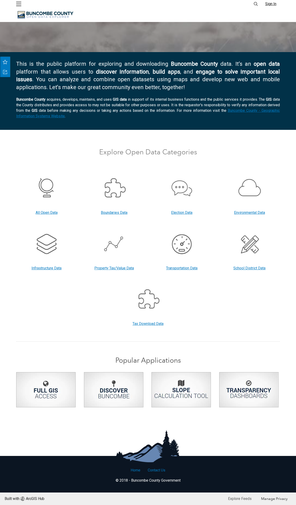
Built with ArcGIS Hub (24, 498)
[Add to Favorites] (5, 62)
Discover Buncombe (113, 391)
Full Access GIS (46, 391)
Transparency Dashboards (249, 391)
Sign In (270, 4)
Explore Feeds (240, 498)
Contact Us (156, 470)
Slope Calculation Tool (181, 391)
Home (135, 470)
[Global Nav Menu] (18, 4)
